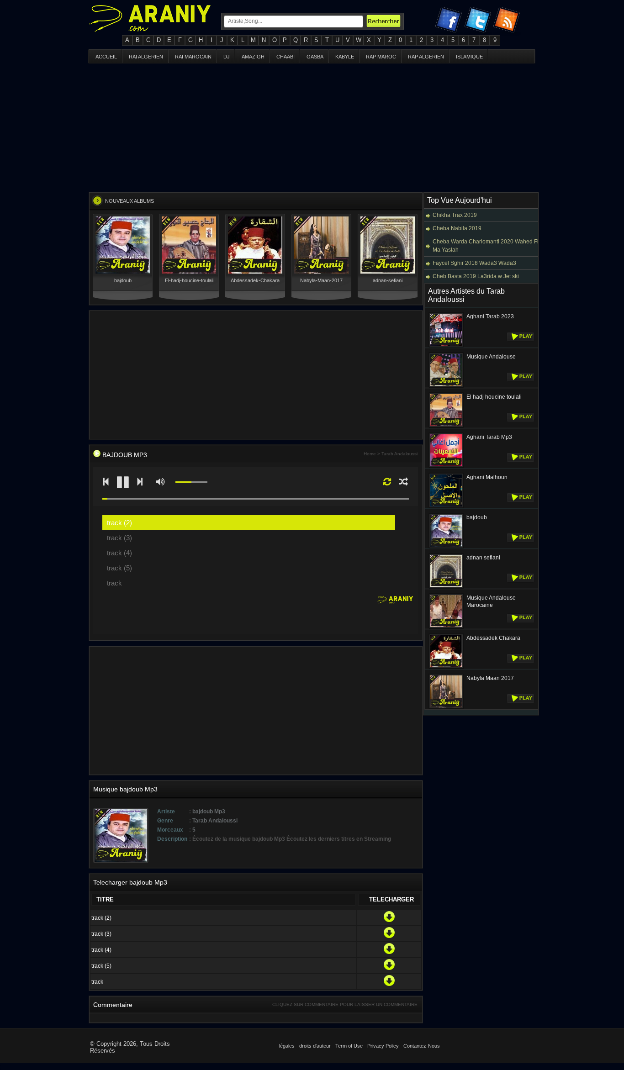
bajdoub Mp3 (124, 455)
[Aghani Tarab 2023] (446, 346)
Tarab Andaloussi (399, 453)
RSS (508, 21)
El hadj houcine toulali (494, 397)
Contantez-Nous (421, 1046)
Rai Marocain (193, 56)
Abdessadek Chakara (493, 638)
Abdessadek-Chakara (255, 280)
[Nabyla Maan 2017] (446, 707)
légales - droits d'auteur (305, 1046)
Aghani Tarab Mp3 (489, 437)
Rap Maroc (381, 56)
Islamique (469, 56)
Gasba (315, 56)
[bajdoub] (446, 546)
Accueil (106, 56)
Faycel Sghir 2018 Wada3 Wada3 (474, 263)
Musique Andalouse (491, 356)
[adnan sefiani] (446, 587)
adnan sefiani (483, 557)
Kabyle (344, 56)
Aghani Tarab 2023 (490, 316)
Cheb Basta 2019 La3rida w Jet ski (476, 276)
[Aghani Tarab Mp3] (446, 466)
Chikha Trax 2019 (455, 215)
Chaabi (285, 56)
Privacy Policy (383, 1046)
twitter (478, 21)
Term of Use (349, 1046)
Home (370, 453)
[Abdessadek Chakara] (446, 667)
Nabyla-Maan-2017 (321, 280)
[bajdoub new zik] (96, 455)
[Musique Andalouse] (446, 386)
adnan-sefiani (387, 280)
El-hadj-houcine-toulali (189, 280)
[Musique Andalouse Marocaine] (446, 627)
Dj (226, 56)
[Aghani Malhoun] (446, 506)
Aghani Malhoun (487, 477)
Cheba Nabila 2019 (457, 228)
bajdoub (123, 280)
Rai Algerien (146, 56)
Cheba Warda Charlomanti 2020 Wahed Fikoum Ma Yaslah (492, 245)
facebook (449, 21)
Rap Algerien (426, 56)
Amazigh (253, 56)
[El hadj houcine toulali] (446, 426)
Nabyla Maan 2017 (490, 678)
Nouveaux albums (129, 201)
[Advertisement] (312, 128)
